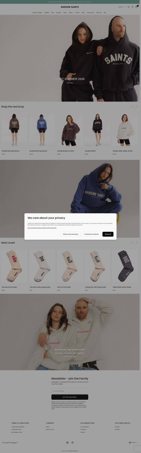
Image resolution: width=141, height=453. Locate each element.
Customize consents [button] (91, 234)
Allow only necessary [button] (70, 234)
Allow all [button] (108, 234)
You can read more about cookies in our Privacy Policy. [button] (42, 228)
